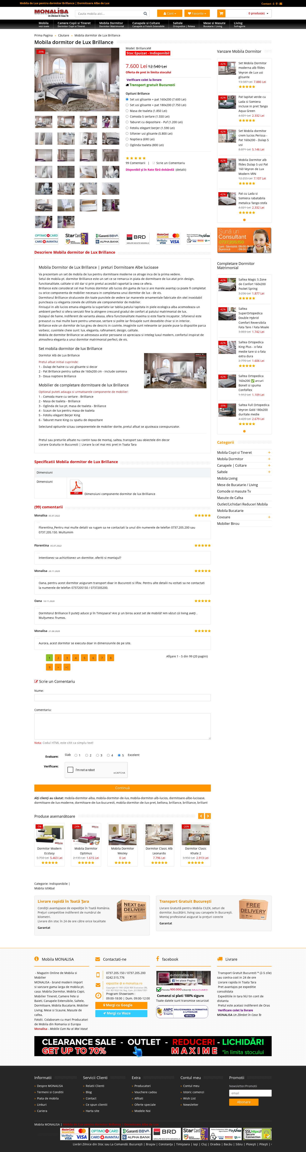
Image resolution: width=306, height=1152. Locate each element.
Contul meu (191, 1086)
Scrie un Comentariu (170, 163)
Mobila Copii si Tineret (234, 452)
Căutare (63, 35)
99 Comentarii (135, 163)
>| (67, 667)
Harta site (92, 1111)
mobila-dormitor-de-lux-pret (136, 803)
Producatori (142, 1086)
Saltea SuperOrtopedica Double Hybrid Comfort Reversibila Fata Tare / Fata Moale (254, 318)
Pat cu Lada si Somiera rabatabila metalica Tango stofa (253, 198)
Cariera (42, 1111)
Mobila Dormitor (230, 459)
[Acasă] (51, 16)
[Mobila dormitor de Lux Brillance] (77, 79)
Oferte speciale (145, 1105)
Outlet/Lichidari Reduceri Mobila (242, 504)
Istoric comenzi (193, 1092)
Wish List (189, 1098)
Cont (170, 13)
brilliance (189, 803)
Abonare (244, 1102)
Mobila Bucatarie (230, 510)
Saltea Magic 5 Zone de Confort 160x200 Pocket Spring (252, 284)
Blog (89, 1092)
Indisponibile (58, 884)
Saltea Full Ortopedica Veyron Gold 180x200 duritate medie (254, 409)
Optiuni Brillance (138, 93)
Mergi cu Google (118, 1005)
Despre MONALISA (50, 1086)
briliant (202, 803)
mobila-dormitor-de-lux (112, 798)
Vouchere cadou (145, 1092)
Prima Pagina (43, 35)
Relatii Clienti (95, 1086)
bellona (162, 803)
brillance (175, 803)
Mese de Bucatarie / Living (237, 485)
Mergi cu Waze (118, 1013)
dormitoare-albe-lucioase (186, 798)
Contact (91, 1098)
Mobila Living (227, 478)
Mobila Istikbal (44, 888)
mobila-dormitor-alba (80, 798)
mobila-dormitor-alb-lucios (149, 798)
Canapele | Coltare (232, 465)
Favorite (198, 13)
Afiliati (138, 1098)
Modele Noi (142, 1111)
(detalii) (181, 170)
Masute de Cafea (230, 497)
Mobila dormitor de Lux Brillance (97, 35)
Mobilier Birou (228, 523)
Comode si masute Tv (234, 491)
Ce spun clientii (96, 1105)
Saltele (222, 472)
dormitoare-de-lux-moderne (53, 803)
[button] (208, 816)
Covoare (223, 517)
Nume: (39, 691)
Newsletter (190, 1105)
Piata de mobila (48, 1098)
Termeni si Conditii (50, 1092)
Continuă (122, 788)
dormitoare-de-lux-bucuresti (95, 803)
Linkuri (42, 1105)
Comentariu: (43, 710)
